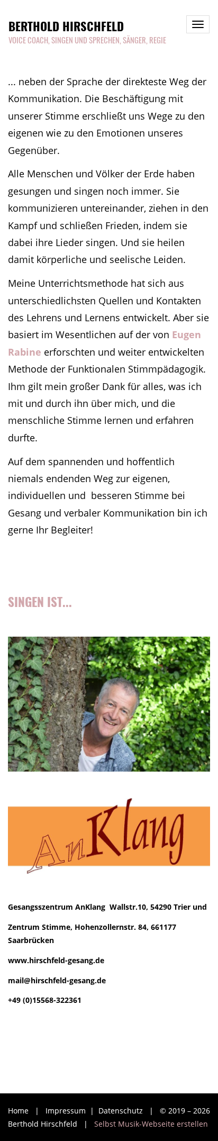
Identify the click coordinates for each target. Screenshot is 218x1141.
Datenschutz (121, 1111)
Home (18, 1111)
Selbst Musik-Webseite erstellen (151, 1124)
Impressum (67, 1111)
